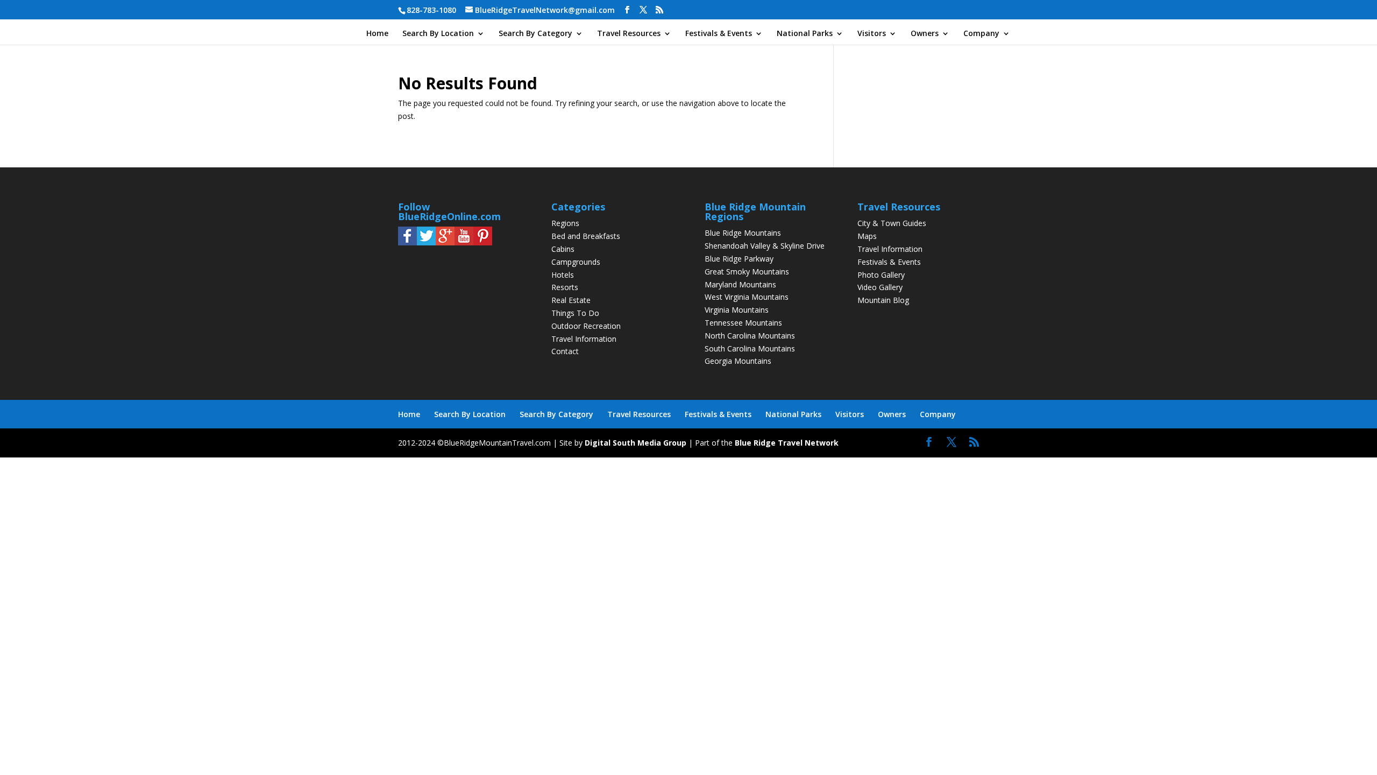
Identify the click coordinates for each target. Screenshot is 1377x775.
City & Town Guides (891, 223)
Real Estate (571, 300)
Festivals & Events (718, 34)
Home (377, 34)
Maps (867, 236)
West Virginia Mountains (747, 297)
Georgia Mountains (738, 361)
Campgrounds (575, 262)
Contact (565, 351)
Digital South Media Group (635, 443)
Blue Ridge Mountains (743, 233)
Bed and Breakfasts (585, 236)
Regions (565, 223)
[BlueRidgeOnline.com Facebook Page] (407, 242)
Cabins (562, 249)
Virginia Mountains (737, 310)
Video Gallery (880, 287)
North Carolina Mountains (750, 335)
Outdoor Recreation (586, 326)
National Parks (805, 34)
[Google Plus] (445, 242)
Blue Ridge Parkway (739, 258)
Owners (925, 34)
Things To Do (575, 313)
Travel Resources (629, 34)
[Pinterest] (482, 242)
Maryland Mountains (740, 284)
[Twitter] (426, 242)
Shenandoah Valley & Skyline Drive (765, 246)
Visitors (871, 34)
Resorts (564, 287)
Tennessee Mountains (743, 323)
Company (981, 34)
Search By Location (438, 34)
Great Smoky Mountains (747, 271)
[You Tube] (464, 242)
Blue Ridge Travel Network (787, 443)
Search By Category (535, 34)
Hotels (562, 275)
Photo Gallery (881, 275)
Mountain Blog (883, 300)
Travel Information (583, 339)
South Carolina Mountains (750, 348)
